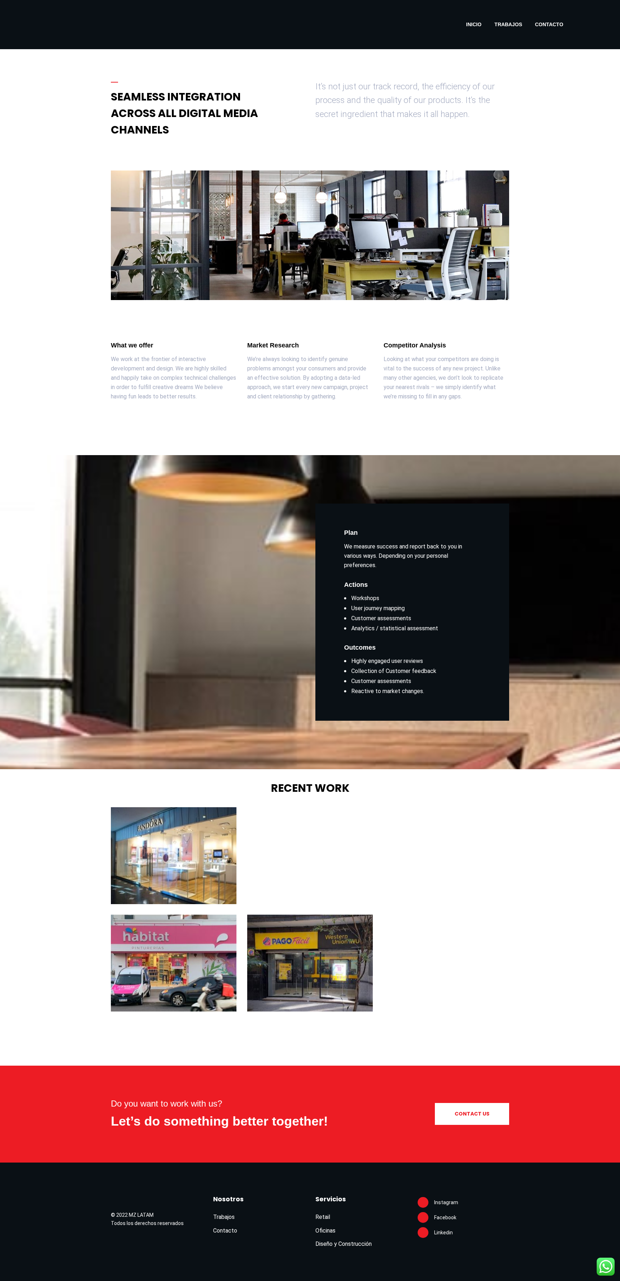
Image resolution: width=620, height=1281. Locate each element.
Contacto (549, 24)
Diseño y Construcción (343, 1243)
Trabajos (508, 24)
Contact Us (472, 1113)
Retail (322, 1217)
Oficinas (325, 1230)
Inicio (474, 24)
